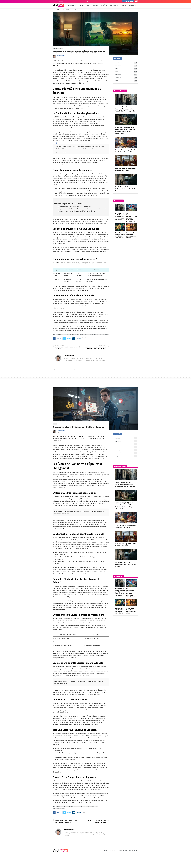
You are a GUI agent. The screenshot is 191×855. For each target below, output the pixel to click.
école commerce (71, 806)
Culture (55, 48)
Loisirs (126, 71)
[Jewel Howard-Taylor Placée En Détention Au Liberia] (126, 160)
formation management (91, 806)
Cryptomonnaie (126, 65)
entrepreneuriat (81, 806)
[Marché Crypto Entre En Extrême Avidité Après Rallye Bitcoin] (120, 227)
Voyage (126, 80)
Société (60, 48)
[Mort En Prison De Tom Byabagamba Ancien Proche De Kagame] (126, 179)
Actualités (126, 62)
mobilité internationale (58, 808)
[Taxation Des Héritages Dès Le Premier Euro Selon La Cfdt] (126, 142)
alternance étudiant (61, 806)
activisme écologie (74, 334)
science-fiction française (95, 334)
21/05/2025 (59, 57)
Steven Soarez (61, 55)
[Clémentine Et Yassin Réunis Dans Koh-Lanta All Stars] (131, 227)
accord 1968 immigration (62, 334)
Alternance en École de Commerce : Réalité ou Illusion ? (78, 427)
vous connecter (60, 370)
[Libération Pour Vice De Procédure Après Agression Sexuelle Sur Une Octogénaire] (126, 99)
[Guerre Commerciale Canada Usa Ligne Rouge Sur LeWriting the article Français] (131, 207)
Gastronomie (126, 77)
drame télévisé (83, 334)
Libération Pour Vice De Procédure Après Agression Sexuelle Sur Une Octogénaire (125, 109)
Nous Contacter (129, 1)
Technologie (126, 74)
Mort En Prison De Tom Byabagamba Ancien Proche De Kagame (125, 189)
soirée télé (105, 334)
